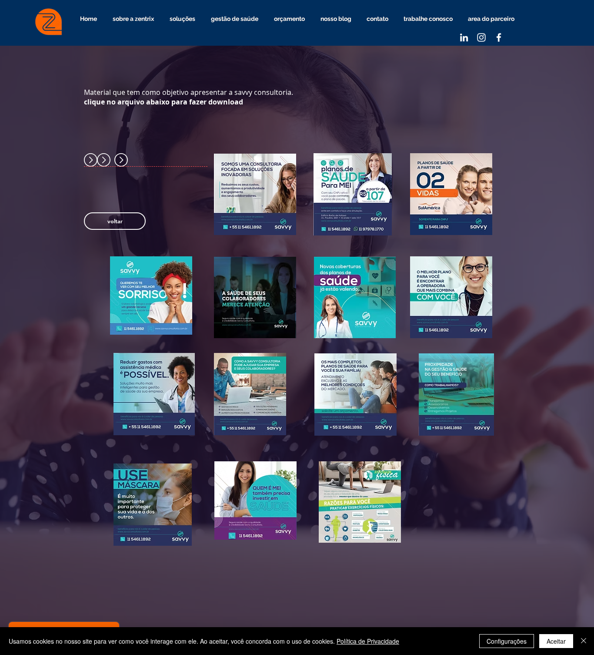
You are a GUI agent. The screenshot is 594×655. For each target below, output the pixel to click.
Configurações (507, 641)
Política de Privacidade (368, 641)
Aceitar (556, 641)
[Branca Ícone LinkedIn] (464, 37)
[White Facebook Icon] (498, 37)
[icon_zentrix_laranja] (49, 22)
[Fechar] (583, 641)
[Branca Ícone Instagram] (481, 37)
